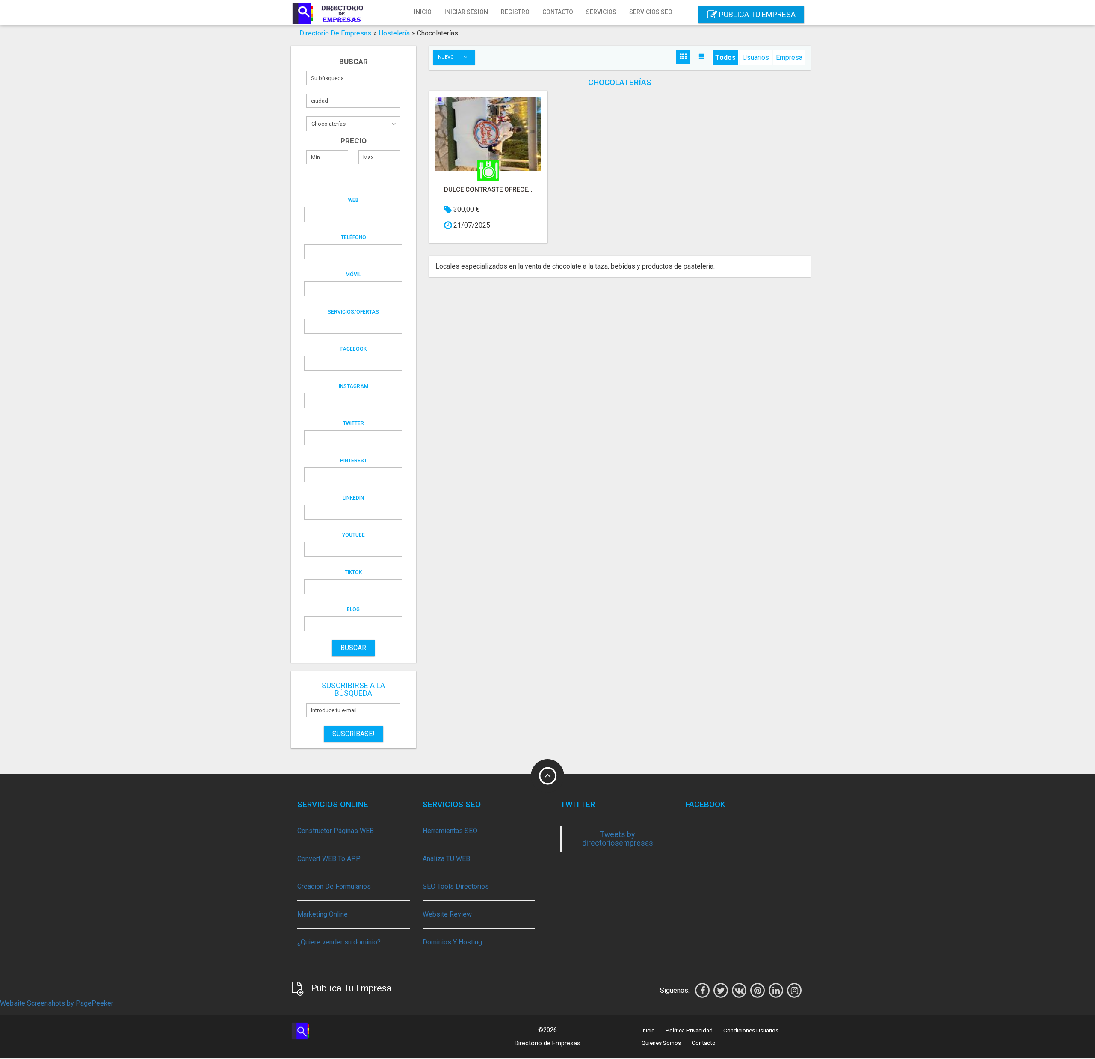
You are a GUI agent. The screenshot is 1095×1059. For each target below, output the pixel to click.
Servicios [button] (601, 12)
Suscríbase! (353, 734)
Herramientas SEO (450, 831)
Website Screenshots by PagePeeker (56, 1003)
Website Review (447, 914)
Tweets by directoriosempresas (617, 838)
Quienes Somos (661, 1043)
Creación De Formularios (334, 886)
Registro (515, 12)
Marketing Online (322, 914)
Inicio (423, 12)
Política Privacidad (689, 1030)
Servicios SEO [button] (650, 12)
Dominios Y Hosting (452, 942)
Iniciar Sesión (466, 12)
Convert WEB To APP (329, 859)
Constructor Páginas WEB (335, 831)
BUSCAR (353, 648)
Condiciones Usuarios (750, 1030)
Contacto (557, 12)
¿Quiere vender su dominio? (339, 942)
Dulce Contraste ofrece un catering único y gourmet (488, 189)
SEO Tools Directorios (456, 886)
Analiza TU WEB (446, 859)
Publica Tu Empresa (756, 14)
